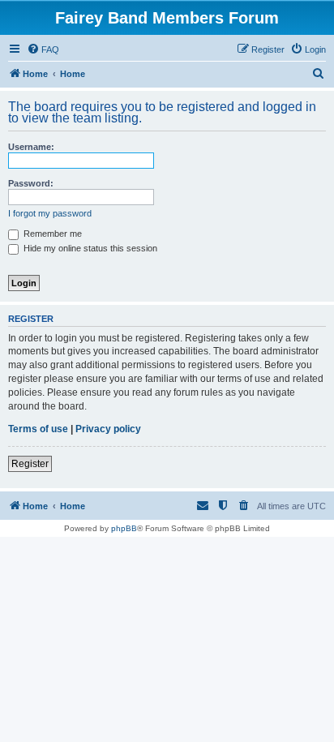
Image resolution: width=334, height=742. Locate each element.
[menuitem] (43, 49)
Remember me (51, 233)
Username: (31, 147)
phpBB (124, 528)
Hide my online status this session (89, 248)
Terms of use (38, 429)
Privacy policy (108, 429)
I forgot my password (50, 213)
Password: (31, 183)
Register (30, 464)
